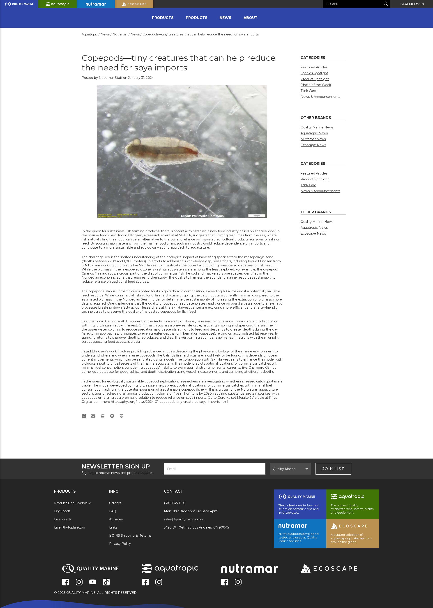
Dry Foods (62, 511)
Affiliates (116, 519)
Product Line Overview (72, 503)
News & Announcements (320, 97)
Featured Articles (314, 67)
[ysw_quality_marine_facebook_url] (65, 582)
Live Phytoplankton (69, 527)
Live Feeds (62, 519)
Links (113, 527)
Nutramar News (313, 139)
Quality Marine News (317, 127)
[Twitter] (112, 416)
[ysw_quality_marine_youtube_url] (92, 582)
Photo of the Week (316, 85)
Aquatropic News (314, 133)
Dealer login (412, 4)
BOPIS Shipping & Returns (130, 535)
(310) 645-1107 (175, 503)
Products (163, 18)
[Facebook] (84, 416)
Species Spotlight (314, 73)
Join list (333, 469)
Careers (115, 503)
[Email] (93, 416)
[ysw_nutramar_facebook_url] (224, 582)
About (251, 18)
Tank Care (308, 91)
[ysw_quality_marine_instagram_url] (79, 582)
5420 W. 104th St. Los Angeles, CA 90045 (196, 527)
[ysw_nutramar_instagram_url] (238, 582)
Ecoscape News (313, 145)
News (225, 18)
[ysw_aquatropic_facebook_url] (145, 582)
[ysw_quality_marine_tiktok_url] (106, 582)
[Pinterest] (122, 416)
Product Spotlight (315, 79)
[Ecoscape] (323, 569)
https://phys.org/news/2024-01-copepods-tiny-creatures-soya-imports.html (169, 402)
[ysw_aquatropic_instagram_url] (158, 582)
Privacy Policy (120, 544)
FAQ (112, 511)
